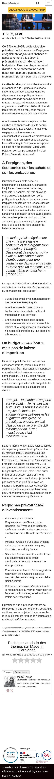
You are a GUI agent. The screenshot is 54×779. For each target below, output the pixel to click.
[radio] (15, 661)
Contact (16, 775)
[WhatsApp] (16, 34)
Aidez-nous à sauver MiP (27, 9)
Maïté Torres (24, 677)
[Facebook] (3, 34)
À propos (7, 672)
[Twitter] (12, 34)
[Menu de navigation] (48, 3)
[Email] (20, 34)
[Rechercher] (37, 3)
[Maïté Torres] (10, 686)
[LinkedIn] (7, 34)
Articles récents (21, 672)
